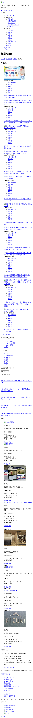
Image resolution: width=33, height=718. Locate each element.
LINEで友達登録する (7, 667)
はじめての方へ (9, 15)
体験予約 (7, 690)
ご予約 (7, 10)
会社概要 (7, 694)
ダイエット (11, 23)
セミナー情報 (8, 345)
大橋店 (10, 38)
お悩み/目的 (8, 679)
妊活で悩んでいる (13, 25)
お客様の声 (7, 45)
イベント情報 (8, 341)
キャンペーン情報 (9, 343)
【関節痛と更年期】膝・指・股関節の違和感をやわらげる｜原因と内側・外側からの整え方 (17, 304)
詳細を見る (7, 442)
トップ (3, 59)
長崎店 (10, 43)
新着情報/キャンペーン (11, 686)
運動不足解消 (12, 21)
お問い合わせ (8, 688)
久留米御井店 (12, 41)
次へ (4, 334)
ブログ (6, 49)
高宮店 (10, 32)
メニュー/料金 (8, 26)
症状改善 (10, 19)
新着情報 (7, 47)
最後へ (8, 334)
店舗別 (15, 59)
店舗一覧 (7, 683)
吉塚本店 (10, 30)
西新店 (10, 34)
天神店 (10, 36)
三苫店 (10, 40)
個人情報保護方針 (9, 696)
